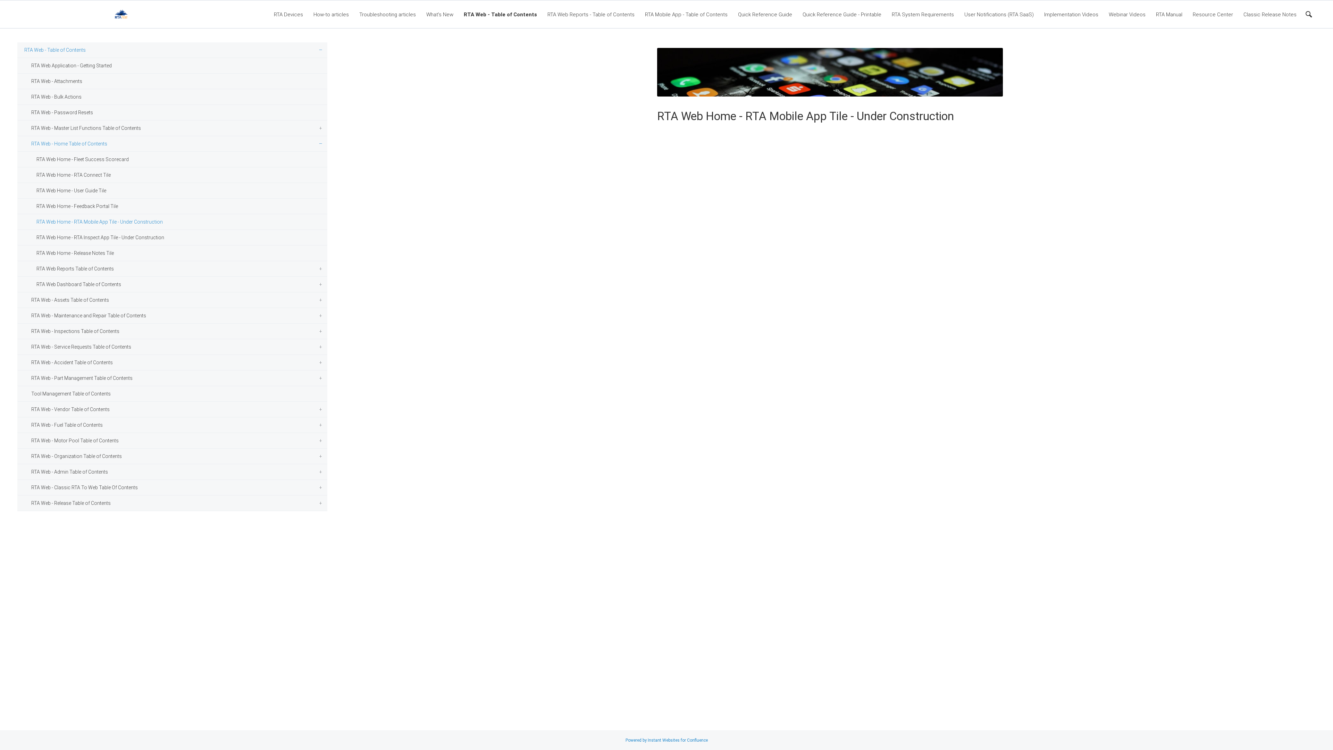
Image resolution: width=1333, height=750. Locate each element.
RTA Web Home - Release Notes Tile (75, 253)
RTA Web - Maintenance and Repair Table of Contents (88, 315)
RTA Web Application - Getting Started (71, 65)
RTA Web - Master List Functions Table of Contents (86, 128)
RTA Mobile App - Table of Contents (686, 14)
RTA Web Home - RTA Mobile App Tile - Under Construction (99, 222)
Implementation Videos (1071, 14)
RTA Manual (1169, 14)
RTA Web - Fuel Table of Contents (67, 425)
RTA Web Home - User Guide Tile (71, 190)
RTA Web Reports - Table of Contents (591, 14)
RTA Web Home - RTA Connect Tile (73, 175)
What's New (439, 14)
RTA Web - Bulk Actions (56, 97)
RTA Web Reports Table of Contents (75, 269)
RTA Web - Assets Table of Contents (70, 300)
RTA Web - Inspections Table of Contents (75, 331)
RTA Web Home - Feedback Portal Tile (77, 206)
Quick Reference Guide (765, 14)
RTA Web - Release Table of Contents (71, 503)
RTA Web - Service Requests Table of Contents (81, 347)
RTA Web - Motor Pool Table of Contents (75, 440)
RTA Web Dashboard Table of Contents (78, 284)
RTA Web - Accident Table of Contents (72, 362)
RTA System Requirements (923, 14)
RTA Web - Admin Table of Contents (69, 472)
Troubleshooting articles (387, 14)
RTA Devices (288, 14)
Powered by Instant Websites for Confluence (667, 740)
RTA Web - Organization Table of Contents (76, 456)
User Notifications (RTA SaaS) (999, 14)
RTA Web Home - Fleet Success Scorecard (82, 159)
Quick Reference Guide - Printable (842, 14)
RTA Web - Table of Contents (500, 14)
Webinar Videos (1127, 14)
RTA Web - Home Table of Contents (69, 144)
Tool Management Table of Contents (71, 394)
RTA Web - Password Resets (62, 112)
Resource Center (1213, 14)
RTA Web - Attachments (56, 81)
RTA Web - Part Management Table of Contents (82, 378)
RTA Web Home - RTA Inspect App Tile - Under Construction (100, 237)
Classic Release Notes (1270, 14)
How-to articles (331, 14)
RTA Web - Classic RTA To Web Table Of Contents (84, 487)
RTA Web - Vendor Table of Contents (70, 409)
